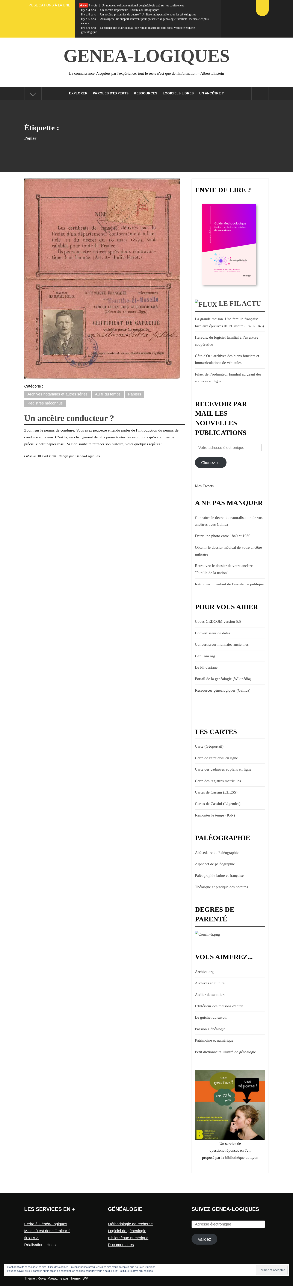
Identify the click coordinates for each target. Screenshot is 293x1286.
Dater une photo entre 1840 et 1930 (222, 536)
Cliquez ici (210, 462)
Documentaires (121, 1245)
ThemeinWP (78, 1278)
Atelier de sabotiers (210, 994)
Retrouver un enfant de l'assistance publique (229, 584)
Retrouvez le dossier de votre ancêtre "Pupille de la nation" (224, 569)
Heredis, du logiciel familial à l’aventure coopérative (226, 340)
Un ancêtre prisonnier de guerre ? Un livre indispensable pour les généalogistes (138, 14)
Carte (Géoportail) (209, 746)
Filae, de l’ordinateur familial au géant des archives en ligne (228, 377)
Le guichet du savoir (211, 1017)
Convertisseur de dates (212, 633)
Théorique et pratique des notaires (221, 887)
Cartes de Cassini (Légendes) (217, 803)
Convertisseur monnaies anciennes (222, 644)
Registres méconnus (45, 403)
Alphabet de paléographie (215, 864)
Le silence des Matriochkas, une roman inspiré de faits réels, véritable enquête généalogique (138, 30)
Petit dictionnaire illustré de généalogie (225, 1052)
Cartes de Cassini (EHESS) (216, 792)
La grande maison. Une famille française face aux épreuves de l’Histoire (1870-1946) (229, 322)
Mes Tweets (204, 486)
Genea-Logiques (146, 56)
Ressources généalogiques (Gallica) (222, 690)
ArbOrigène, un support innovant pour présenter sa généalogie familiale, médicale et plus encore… (144, 21)
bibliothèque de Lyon (241, 1157)
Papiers (134, 394)
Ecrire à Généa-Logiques (45, 1224)
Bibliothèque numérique (128, 1238)
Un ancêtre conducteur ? (69, 418)
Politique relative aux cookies (136, 1270)
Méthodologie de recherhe (130, 1224)
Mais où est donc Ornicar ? (47, 1231)
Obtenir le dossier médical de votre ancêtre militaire (228, 550)
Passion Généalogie (210, 1029)
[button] (102, 279)
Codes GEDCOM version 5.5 (218, 621)
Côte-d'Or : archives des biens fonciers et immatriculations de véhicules (227, 359)
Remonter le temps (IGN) (215, 815)
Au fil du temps (108, 394)
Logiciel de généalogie (127, 1231)
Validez (204, 1239)
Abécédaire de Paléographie (217, 852)
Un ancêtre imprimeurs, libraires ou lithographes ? (121, 10)
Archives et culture (210, 983)
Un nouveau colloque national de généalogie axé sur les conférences (132, 5)
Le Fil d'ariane (206, 667)
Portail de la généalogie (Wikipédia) (223, 679)
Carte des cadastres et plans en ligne (223, 769)
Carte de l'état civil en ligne (216, 758)
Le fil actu (240, 303)
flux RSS (31, 1238)
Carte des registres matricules (218, 781)
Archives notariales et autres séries (57, 394)
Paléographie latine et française (219, 875)
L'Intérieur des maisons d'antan (219, 1006)
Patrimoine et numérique (214, 1040)
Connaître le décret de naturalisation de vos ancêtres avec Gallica (229, 521)
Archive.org (204, 971)
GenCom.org (205, 656)
